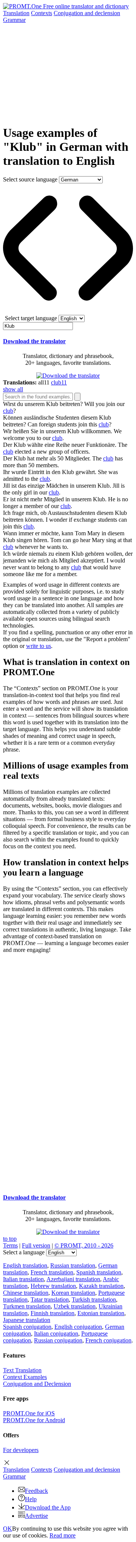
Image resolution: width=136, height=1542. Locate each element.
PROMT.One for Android (34, 1420)
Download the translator (34, 341)
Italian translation (23, 1279)
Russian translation (72, 1265)
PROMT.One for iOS (29, 1413)
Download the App (48, 1507)
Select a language (24, 1252)
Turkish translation (94, 1299)
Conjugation (87, 13)
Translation (16, 13)
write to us (38, 646)
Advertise (36, 1516)
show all (13, 389)
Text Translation (22, 1370)
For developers (21, 1450)
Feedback (36, 1491)
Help (31, 1499)
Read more (62, 1535)
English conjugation (78, 1326)
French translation (52, 1272)
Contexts (41, 13)
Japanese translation (26, 1320)
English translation (25, 1265)
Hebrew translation (53, 1286)
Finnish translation (52, 1313)
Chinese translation (25, 1292)
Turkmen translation (27, 1306)
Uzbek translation (75, 1306)
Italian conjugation (56, 1333)
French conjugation (108, 1340)
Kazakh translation (101, 1286)
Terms (10, 1245)
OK (7, 1528)
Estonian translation (100, 1313)
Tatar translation (50, 1299)
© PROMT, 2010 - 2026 (83, 1245)
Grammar (14, 20)
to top (10, 1238)
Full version (36, 1245)
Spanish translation (98, 1272)
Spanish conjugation (27, 1326)
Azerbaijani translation (73, 1279)
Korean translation (73, 1292)
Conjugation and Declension (37, 1384)
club (8, 411)
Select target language (31, 318)
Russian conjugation (58, 1340)
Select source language (30, 179)
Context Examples (25, 1377)
